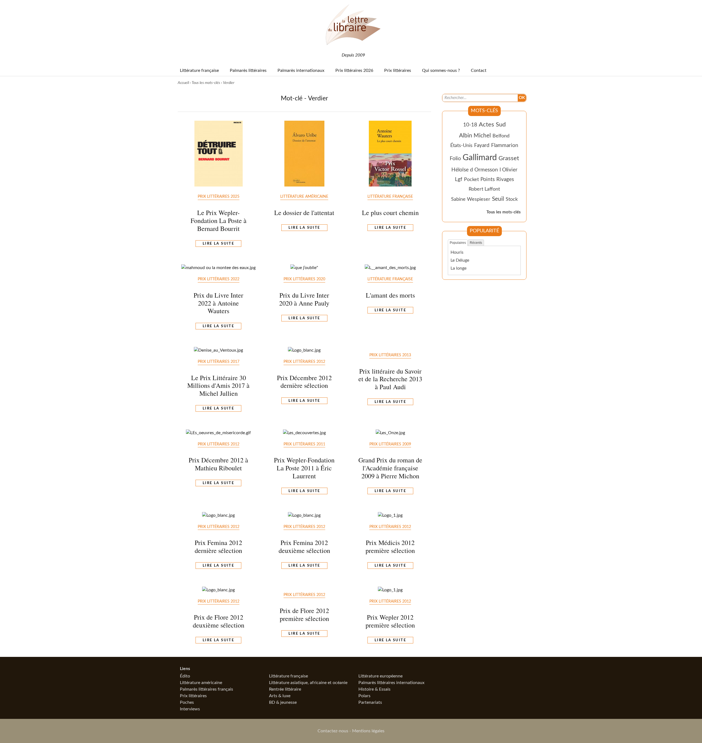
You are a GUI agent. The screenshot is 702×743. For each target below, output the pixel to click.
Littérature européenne (380, 676)
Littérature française (390, 196)
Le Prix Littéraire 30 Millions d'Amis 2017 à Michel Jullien (218, 385)
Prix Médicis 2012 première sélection (390, 546)
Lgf (458, 179)
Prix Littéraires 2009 (390, 444)
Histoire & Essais (374, 689)
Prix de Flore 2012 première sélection (304, 614)
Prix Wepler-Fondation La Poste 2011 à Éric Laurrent (304, 468)
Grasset (509, 158)
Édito (185, 676)
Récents (476, 243)
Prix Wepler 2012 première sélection (390, 621)
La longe (458, 268)
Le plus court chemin (390, 212)
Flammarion (504, 145)
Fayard (481, 145)
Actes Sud (492, 125)
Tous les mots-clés (206, 83)
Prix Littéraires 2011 (304, 444)
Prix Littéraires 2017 (218, 362)
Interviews (190, 709)
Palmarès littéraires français (206, 689)
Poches (187, 702)
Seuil (498, 199)
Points (487, 179)
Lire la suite (218, 243)
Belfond (500, 136)
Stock (512, 199)
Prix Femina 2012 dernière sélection (218, 546)
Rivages (505, 179)
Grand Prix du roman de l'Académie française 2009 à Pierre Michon (390, 468)
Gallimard (480, 158)
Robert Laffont (484, 189)
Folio (455, 158)
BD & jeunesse (283, 702)
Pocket (471, 179)
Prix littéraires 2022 (218, 279)
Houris (457, 252)
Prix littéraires (193, 696)
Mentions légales (368, 731)
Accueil (183, 83)
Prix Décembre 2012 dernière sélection (304, 381)
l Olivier (508, 170)
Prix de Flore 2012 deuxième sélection (218, 621)
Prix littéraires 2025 (218, 196)
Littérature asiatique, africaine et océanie (308, 682)
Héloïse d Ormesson (474, 170)
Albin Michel (475, 136)
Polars (364, 696)
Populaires (458, 243)
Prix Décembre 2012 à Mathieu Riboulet (218, 464)
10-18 (470, 125)
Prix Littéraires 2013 (390, 355)
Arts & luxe (279, 696)
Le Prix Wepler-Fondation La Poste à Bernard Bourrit (219, 220)
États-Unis (461, 145)
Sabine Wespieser (470, 199)
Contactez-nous (333, 731)
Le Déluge (460, 260)
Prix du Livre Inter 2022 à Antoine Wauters (218, 303)
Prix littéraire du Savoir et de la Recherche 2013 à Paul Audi (390, 379)
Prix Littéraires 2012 (304, 362)
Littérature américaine (304, 196)
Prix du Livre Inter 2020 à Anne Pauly (304, 299)
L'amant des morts (390, 295)
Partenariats (370, 702)
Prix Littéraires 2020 (304, 279)
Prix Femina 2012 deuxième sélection (304, 546)
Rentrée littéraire (285, 689)
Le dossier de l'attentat (304, 212)
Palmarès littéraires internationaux (391, 682)
